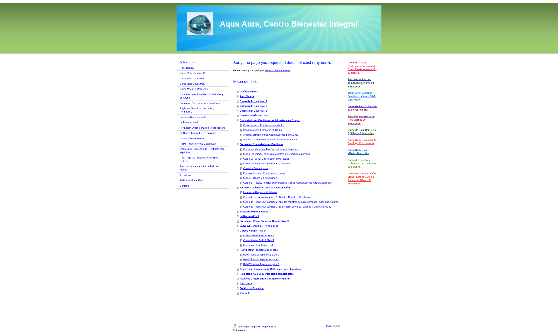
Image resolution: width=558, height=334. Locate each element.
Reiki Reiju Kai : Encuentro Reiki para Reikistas (267, 274)
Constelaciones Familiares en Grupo (262, 130)
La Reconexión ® (249, 216)
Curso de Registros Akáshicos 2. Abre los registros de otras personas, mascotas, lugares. (291, 202)
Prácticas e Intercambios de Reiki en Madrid (265, 278)
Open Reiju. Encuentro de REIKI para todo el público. (270, 269)
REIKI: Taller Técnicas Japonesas (259, 250)
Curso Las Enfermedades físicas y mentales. (267, 163)
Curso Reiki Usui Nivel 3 (253, 110)
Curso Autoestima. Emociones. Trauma (264, 173)
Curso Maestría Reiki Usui (254, 115)
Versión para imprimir (249, 326)
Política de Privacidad (252, 288)
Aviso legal (246, 283)
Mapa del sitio (269, 326)
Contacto (245, 293)
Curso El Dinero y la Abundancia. (260, 178)
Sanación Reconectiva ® (254, 211)
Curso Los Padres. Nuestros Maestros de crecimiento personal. (277, 154)
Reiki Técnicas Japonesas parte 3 (261, 264)
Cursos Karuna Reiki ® (253, 230)
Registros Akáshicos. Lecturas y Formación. (265, 187)
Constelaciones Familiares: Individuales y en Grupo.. (270, 120)
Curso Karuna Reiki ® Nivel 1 (258, 235)
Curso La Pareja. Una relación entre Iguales (266, 158)
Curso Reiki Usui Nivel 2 (253, 106)
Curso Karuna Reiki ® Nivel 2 (258, 240)
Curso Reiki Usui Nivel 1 (253, 101)
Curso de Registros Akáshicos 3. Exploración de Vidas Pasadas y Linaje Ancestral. (287, 206)
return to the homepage (277, 70)
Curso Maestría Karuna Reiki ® (259, 245)
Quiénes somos (249, 91)
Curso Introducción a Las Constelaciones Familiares (271, 149)
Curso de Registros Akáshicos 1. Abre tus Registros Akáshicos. (277, 197)
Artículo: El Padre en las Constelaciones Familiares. (270, 134)
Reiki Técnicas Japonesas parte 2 (261, 259)
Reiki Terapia (247, 96)
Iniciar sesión (333, 326)
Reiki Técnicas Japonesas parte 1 (261, 254)
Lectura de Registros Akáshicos (260, 192)
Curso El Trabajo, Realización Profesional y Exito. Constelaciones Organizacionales (287, 182)
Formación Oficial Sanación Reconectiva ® (264, 221)
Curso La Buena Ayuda (255, 168)
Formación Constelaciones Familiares (261, 144)
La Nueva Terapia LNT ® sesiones (259, 226)
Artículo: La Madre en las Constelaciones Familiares (270, 139)
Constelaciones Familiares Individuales (263, 125)
